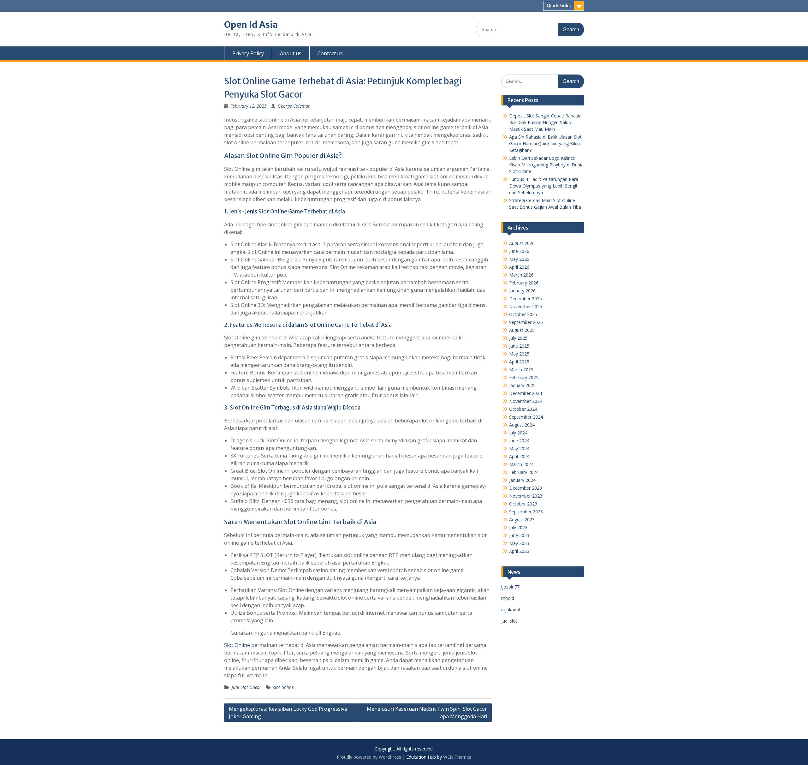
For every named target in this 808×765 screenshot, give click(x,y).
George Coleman (294, 106)
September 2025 (526, 322)
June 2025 (519, 346)
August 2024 (522, 425)
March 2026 (521, 275)
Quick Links (559, 6)
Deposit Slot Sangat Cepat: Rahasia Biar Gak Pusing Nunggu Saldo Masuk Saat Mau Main (545, 122)
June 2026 (519, 251)
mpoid (507, 598)
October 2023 (523, 504)
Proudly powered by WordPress (369, 757)
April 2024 (519, 456)
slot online (283, 687)
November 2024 (525, 401)
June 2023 (519, 535)
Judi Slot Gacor (246, 687)
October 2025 (523, 314)
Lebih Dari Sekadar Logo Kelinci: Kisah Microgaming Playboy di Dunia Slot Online (546, 164)
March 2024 (521, 464)
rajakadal (510, 610)
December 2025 (525, 299)
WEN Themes (457, 757)
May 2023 (519, 543)
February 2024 (523, 472)
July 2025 (518, 338)
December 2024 (525, 393)
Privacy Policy (248, 53)
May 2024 (519, 448)
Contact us (330, 53)
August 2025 (522, 330)
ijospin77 (510, 587)
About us (290, 53)
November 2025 (525, 306)
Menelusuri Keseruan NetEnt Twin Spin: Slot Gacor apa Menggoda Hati (427, 712)
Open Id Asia (251, 24)
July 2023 (518, 527)
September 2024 (526, 417)
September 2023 (526, 512)
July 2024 (518, 433)
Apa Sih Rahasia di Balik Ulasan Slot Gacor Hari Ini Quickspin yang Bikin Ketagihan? (545, 143)
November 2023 (525, 496)
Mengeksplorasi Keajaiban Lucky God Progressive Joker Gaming (288, 712)
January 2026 (522, 291)
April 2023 (519, 551)
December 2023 (525, 488)
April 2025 (519, 362)
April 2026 (519, 267)
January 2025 (522, 385)
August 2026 (522, 243)
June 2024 (519, 441)
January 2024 (522, 480)
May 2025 (519, 354)
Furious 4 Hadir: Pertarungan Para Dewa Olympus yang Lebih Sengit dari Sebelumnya (543, 185)
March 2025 (521, 370)
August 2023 (522, 520)
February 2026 (523, 283)
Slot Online (237, 645)
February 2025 (523, 377)
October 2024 (523, 409)
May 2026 (519, 259)
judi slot (509, 621)
